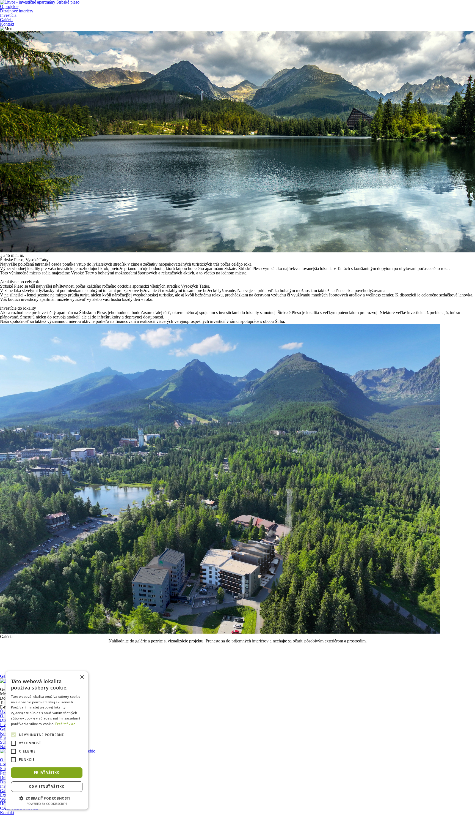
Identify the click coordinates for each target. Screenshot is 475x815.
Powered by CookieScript (46, 804)
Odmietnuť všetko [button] (47, 786)
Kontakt (7, 24)
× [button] (82, 677)
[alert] (46, 740)
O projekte (9, 6)
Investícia (8, 15)
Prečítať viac (65, 723)
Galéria (6, 19)
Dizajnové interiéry (16, 11)
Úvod (5, 711)
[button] (46, 797)
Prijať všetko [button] (47, 772)
